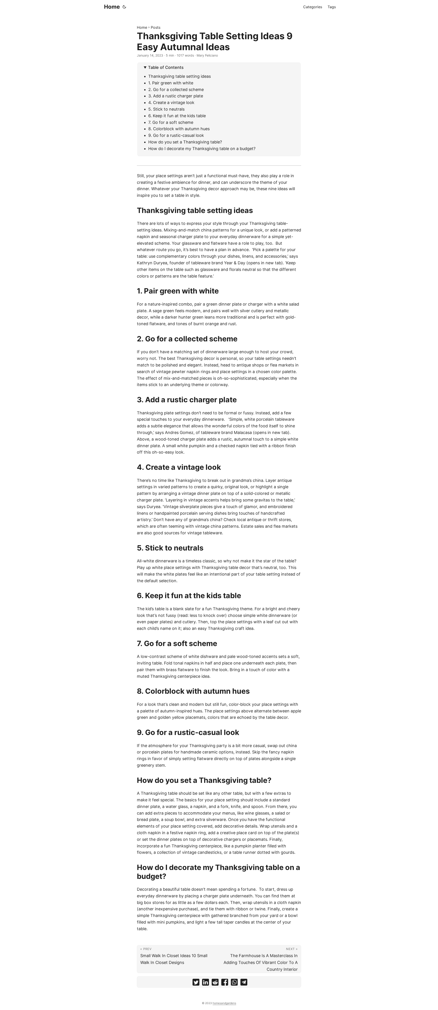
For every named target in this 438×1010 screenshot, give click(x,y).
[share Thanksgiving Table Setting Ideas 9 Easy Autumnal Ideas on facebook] (224, 983)
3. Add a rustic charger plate (175, 95)
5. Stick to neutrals (166, 109)
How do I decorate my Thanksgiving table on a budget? (202, 148)
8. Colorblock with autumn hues (179, 128)
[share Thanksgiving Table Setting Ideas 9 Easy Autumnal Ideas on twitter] (196, 983)
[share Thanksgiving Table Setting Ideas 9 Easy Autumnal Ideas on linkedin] (205, 983)
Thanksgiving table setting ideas (179, 76)
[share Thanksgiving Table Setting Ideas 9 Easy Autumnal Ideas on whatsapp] (234, 983)
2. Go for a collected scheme (176, 89)
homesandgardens (224, 1003)
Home (112, 6)
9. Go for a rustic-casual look (176, 135)
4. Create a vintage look (171, 102)
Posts (155, 27)
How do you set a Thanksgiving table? (185, 142)
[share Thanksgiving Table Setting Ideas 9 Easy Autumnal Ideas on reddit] (215, 983)
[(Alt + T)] (124, 7)
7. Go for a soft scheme (170, 122)
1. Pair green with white (170, 82)
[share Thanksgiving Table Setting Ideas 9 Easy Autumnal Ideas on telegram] (243, 983)
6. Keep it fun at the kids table (177, 115)
